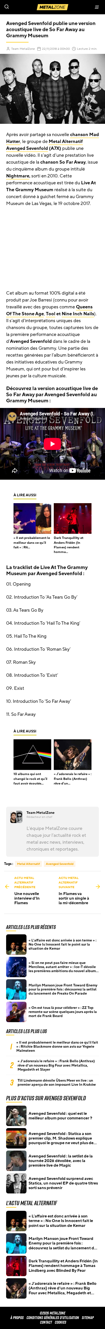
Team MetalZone (23, 49)
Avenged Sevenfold (27, 148)
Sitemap (88, 1318)
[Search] (26, 7)
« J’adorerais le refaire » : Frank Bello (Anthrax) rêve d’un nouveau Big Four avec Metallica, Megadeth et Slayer (56, 1065)
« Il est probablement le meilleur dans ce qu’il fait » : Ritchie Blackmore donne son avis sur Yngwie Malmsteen (57, 1047)
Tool (50, 314)
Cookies (60, 1322)
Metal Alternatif (66, 141)
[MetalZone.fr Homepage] (52, 7)
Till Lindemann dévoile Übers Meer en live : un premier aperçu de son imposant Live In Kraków (57, 1083)
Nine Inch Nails (78, 314)
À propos (17, 1318)
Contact (46, 1322)
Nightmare (17, 176)
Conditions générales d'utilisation (53, 1318)
